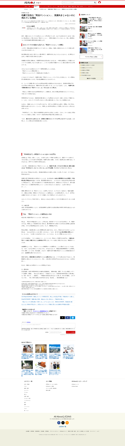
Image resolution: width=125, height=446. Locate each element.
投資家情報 (37, 431)
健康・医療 (26, 388)
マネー (38, 3)
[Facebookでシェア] (67, 317)
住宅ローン (36, 6)
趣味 (25, 404)
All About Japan (75, 386)
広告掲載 (42, 431)
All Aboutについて (63, 431)
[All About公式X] (63, 422)
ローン (85, 6)
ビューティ (26, 390)
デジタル (26, 392)
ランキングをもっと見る (91, 56)
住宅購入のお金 (43, 9)
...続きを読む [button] (72, 29)
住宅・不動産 (26, 384)
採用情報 (32, 431)
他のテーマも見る (91, 78)
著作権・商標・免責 (72, 431)
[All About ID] (99, 2)
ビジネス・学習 (27, 398)
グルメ (25, 408)
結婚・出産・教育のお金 (62, 6)
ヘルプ (97, 431)
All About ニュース (75, 384)
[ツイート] (62, 317)
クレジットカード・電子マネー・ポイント (48, 6)
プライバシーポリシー (54, 431)
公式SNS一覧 (62, 426)
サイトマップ (92, 431)
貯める (26, 6)
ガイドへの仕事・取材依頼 (51, 388)
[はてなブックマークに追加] (72, 317)
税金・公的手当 (80, 6)
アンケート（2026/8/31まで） (41, 311)
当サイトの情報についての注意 (83, 431)
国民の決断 (48, 390)
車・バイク (26, 410)
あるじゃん (90, 6)
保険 (32, 6)
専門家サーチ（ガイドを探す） (52, 384)
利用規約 (47, 431)
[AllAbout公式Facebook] (58, 422)
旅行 (25, 402)
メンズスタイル (27, 400)
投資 (29, 6)
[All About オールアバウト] (29, 3)
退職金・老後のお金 (72, 6)
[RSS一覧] (67, 422)
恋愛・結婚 (26, 396)
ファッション (26, 406)
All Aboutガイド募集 (50, 386)
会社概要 (27, 431)
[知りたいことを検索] (95, 2)
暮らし (25, 394)
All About (26, 9)
